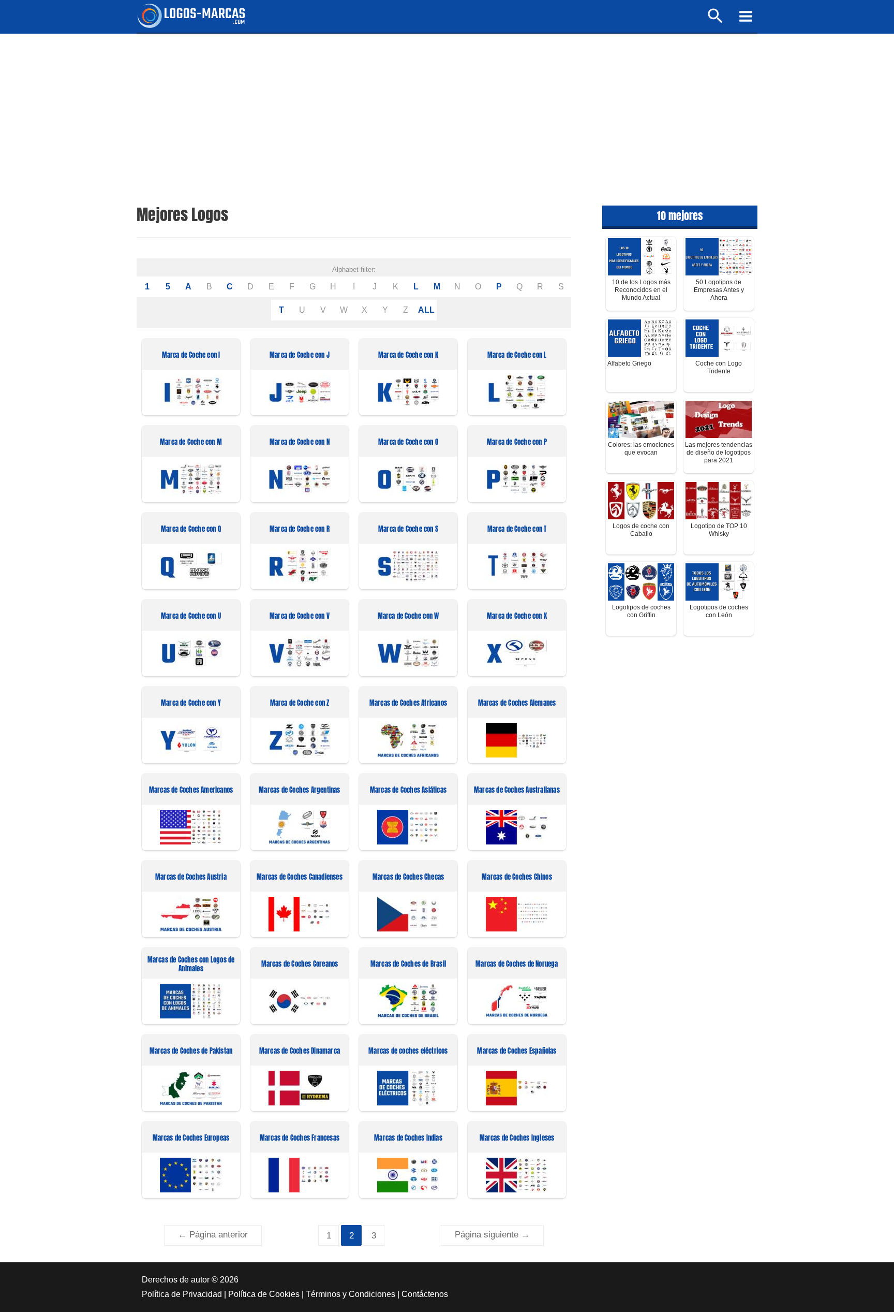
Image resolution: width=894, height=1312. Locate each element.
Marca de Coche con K (408, 355)
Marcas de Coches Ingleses (517, 1138)
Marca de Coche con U (191, 616)
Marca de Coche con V (300, 616)
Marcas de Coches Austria (191, 877)
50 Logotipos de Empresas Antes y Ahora (719, 290)
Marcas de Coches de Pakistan (191, 1051)
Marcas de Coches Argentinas (299, 790)
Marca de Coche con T (517, 529)
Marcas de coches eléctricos (408, 1051)
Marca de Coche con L (517, 355)
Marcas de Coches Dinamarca (299, 1051)
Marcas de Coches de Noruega (516, 964)
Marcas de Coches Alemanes (517, 703)
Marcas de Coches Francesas (299, 1138)
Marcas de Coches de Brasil (408, 964)
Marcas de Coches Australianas (517, 790)
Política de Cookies (264, 1294)
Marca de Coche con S (408, 529)
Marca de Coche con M (191, 442)
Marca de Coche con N (300, 442)
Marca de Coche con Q (191, 529)
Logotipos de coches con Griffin (641, 611)
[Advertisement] (447, 111)
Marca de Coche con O (408, 442)
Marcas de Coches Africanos (408, 703)
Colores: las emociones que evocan (641, 448)
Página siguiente (492, 1235)
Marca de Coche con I (191, 355)
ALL (426, 309)
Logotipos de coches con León (719, 611)
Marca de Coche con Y (191, 703)
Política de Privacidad (182, 1294)
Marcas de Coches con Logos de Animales (191, 964)
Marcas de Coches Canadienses (299, 877)
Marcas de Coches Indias (408, 1138)
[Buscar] (716, 20)
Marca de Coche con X (517, 616)
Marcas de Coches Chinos (517, 877)
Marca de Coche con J (300, 355)
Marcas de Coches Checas (408, 877)
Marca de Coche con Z (300, 703)
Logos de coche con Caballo (641, 529)
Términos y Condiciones (350, 1294)
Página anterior (213, 1235)
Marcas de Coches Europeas (191, 1138)
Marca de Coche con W (408, 616)
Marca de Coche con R (300, 529)
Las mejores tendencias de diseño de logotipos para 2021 (718, 452)
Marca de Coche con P (517, 442)
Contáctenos (424, 1294)
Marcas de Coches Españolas (516, 1051)
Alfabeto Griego (629, 363)
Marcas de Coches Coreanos (299, 964)
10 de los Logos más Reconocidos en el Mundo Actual (641, 290)
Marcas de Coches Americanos (191, 790)
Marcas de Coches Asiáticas (408, 790)
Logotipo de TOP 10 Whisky (719, 529)
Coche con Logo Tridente (718, 367)
